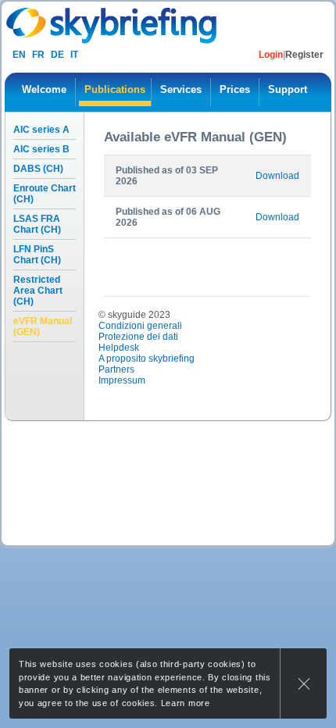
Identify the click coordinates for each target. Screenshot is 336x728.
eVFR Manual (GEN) (42, 326)
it (74, 54)
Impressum (121, 380)
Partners (116, 369)
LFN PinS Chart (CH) (37, 255)
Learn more (185, 703)
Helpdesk (118, 347)
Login (271, 54)
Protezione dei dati (138, 336)
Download (277, 175)
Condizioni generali (140, 325)
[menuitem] (44, 92)
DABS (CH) (38, 168)
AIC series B (41, 149)
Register (304, 54)
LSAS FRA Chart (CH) (37, 224)
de (57, 54)
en (19, 54)
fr (38, 54)
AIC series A (41, 129)
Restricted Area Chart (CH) (38, 290)
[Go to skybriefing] (113, 25)
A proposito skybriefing (146, 358)
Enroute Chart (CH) (44, 194)
